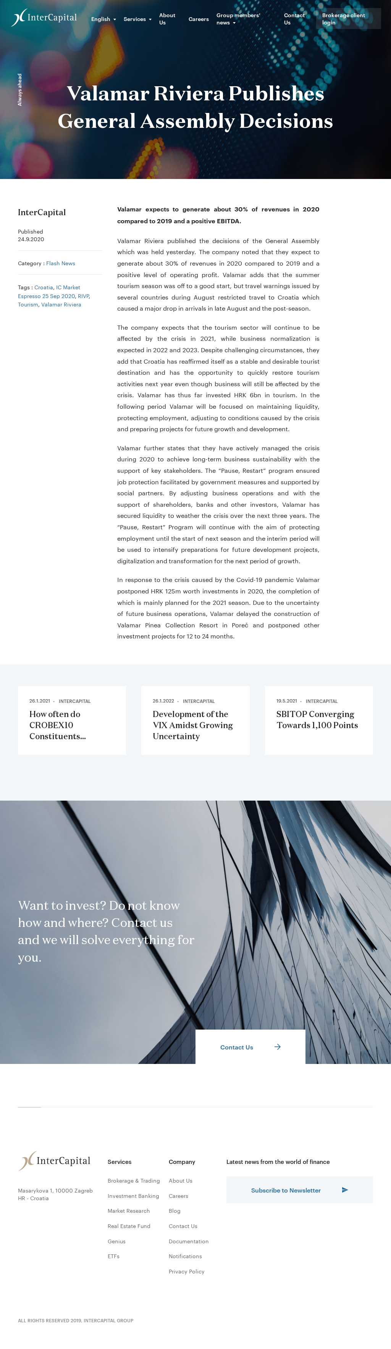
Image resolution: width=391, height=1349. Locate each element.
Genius (117, 1241)
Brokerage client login (343, 18)
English (100, 18)
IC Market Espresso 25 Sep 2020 (49, 290)
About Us (167, 18)
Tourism (28, 304)
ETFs (114, 1256)
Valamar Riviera (61, 304)
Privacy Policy (187, 1271)
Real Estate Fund (129, 1226)
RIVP (83, 295)
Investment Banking (133, 1195)
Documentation (189, 1241)
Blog (175, 1210)
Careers (199, 18)
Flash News (60, 262)
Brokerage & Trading (134, 1180)
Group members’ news (238, 18)
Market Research (129, 1210)
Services (135, 18)
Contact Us (294, 18)
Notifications (185, 1256)
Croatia (43, 286)
